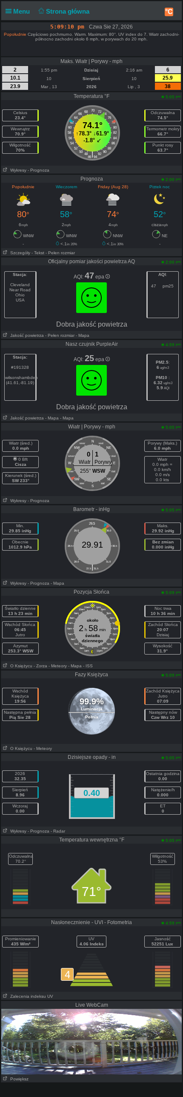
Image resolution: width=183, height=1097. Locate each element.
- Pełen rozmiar (60, 252)
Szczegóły (19, 252)
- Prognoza (38, 170)
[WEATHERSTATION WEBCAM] (91, 1041)
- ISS (88, 665)
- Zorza (40, 665)
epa (100, 277)
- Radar (58, 831)
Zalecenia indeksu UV (30, 996)
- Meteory (58, 665)
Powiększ (18, 1079)
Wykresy (17, 170)
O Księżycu (20, 665)
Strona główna (68, 11)
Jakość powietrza (26, 335)
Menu (22, 11)
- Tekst (37, 252)
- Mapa (81, 335)
